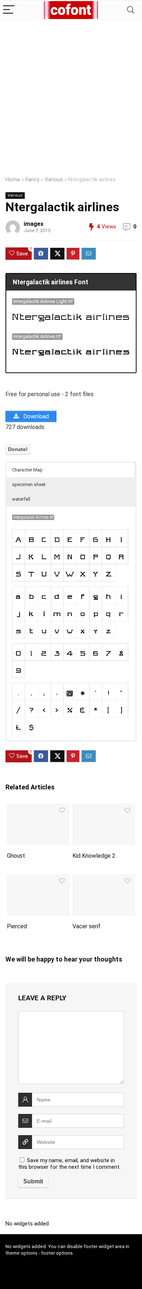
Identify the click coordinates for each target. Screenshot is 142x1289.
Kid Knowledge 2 (93, 855)
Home (12, 180)
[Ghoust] (38, 808)
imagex (33, 223)
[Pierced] (38, 879)
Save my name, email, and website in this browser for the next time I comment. (69, 1163)
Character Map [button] (27, 470)
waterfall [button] (21, 499)
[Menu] (8, 10)
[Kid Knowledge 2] (103, 808)
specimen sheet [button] (29, 484)
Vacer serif (86, 926)
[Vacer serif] (103, 879)
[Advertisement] (71, 95)
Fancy (32, 180)
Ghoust (16, 855)
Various (54, 180)
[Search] (130, 10)
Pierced (17, 926)
